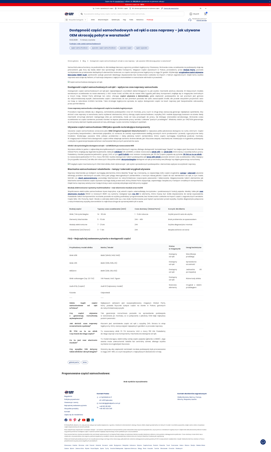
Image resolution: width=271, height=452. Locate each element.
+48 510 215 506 (105, 406)
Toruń (168, 445)
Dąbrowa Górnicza (130, 448)
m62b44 (118, 152)
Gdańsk (98, 445)
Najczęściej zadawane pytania (75, 405)
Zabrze (66, 448)
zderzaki (192, 173)
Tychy (107, 448)
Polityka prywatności (71, 399)
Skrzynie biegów (103, 20)
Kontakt (67, 412)
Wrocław (81, 445)
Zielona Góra (79, 448)
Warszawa (67, 445)
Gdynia (139, 445)
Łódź (87, 445)
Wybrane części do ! (134, 4)
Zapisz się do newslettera (73, 415)
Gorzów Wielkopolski (116, 448)
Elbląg (140, 448)
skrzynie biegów (128, 159)
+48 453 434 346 (105, 408)
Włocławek (163, 448)
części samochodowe (79, 48)
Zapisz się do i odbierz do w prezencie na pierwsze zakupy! (134, 1)
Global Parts (189, 70)
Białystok (125, 445)
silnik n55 (156, 152)
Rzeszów (162, 445)
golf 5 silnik (123, 154)
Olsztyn (193, 445)
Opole (102, 448)
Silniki (93, 20)
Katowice (133, 445)
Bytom (72, 448)
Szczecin (105, 445)
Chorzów (171, 448)
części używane (141, 48)
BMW (79, 75)
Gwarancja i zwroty (71, 402)
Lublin (111, 445)
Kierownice (139, 20)
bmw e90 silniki (154, 157)
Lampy (183, 173)
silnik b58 (168, 152)
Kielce (181, 445)
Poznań (92, 445)
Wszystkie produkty (71, 408)
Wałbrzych (179, 448)
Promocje (150, 20)
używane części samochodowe (104, 48)
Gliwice (187, 445)
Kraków (75, 445)
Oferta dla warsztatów (171, 8)
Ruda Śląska (95, 448)
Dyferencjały (116, 20)
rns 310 (135, 194)
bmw (85, 362)
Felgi (124, 20)
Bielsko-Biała (200, 445)
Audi (84, 75)
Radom (155, 445)
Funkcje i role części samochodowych (85, 43)
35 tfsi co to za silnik (192, 154)
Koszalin (150, 448)
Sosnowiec (174, 445)
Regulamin (68, 396)
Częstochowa (147, 445)
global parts (74, 362)
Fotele (131, 20)
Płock (144, 448)
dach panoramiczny (87, 178)
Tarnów (156, 448)
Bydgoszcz (117, 445)
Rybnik (87, 448)
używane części (126, 48)
